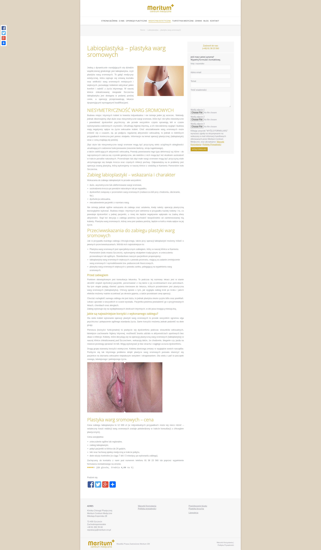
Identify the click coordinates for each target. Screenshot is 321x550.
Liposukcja (193, 513)
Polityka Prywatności (226, 545)
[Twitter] (98, 485)
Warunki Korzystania (147, 506)
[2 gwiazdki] (89, 467)
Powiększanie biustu (198, 506)
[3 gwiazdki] (91, 467)
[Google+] (105, 485)
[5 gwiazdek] (94, 467)
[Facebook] (90, 485)
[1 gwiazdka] (88, 467)
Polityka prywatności (147, 509)
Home (142, 30)
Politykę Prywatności (212, 144)
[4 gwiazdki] (92, 467)
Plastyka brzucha (196, 509)
